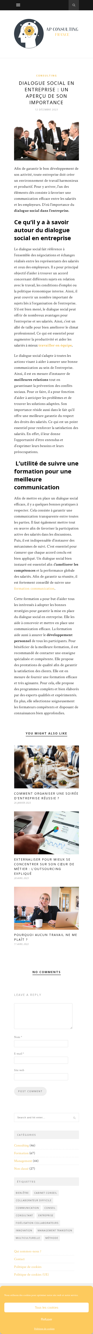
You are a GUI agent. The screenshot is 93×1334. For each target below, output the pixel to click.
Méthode (51, 1237)
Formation (21, 1153)
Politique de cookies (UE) (31, 1274)
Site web (19, 1070)
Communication (27, 1207)
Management (23, 1161)
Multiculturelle (28, 1237)
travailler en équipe (55, 345)
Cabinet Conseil (45, 1192)
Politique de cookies (44, 1328)
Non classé (21, 1168)
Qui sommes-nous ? (27, 1251)
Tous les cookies (46, 1307)
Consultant (24, 1215)
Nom (18, 1037)
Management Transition (55, 1230)
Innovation (24, 1230)
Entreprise (45, 1215)
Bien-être (22, 1192)
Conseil (50, 1207)
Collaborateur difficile (33, 1200)
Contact (19, 1259)
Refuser (46, 1319)
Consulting (46, 75)
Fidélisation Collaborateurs (37, 1222)
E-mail (19, 1054)
